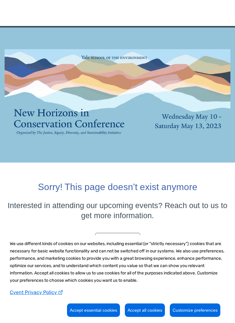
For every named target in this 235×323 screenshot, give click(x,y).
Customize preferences (195, 310)
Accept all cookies (145, 310)
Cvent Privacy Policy (34, 292)
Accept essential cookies (93, 310)
